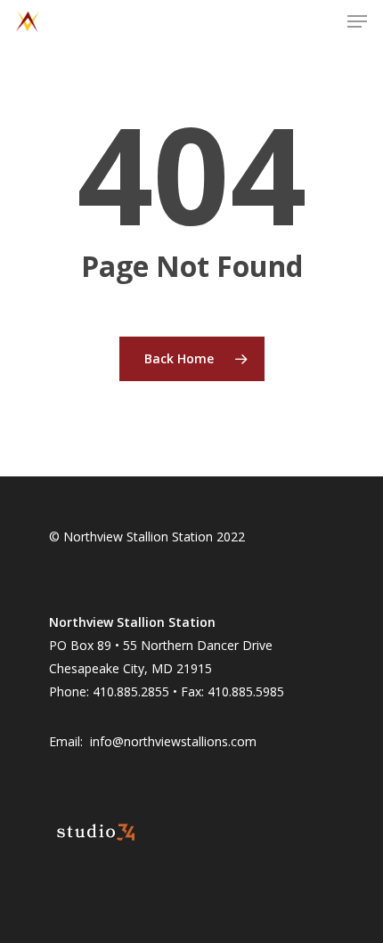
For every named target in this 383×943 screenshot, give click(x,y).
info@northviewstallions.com (173, 741)
